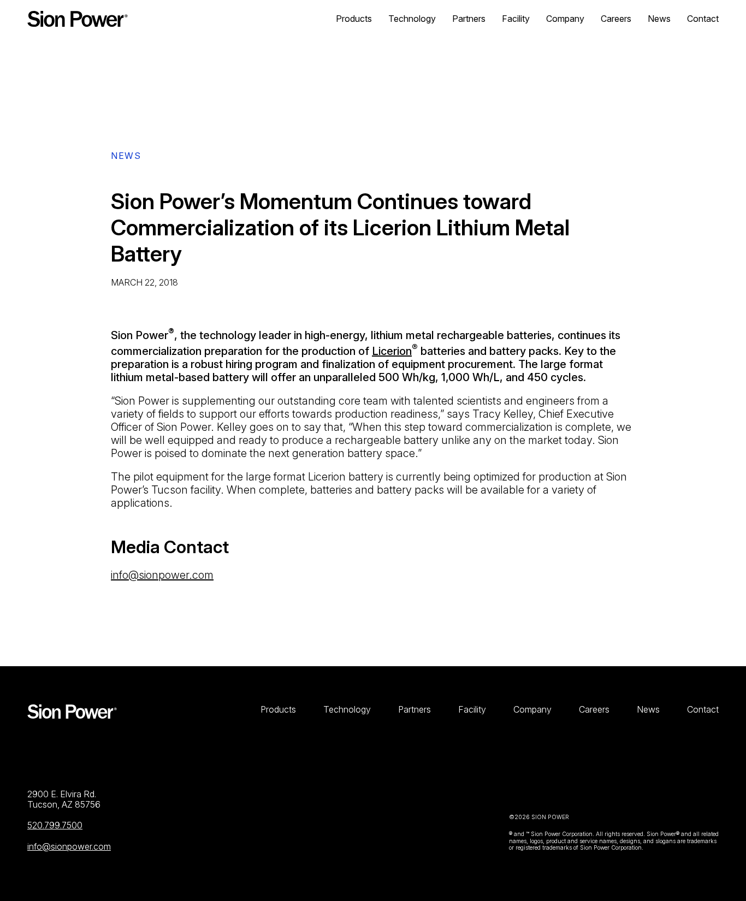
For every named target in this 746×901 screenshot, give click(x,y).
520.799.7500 (54, 825)
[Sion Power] (77, 19)
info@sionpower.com (162, 575)
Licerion (392, 351)
